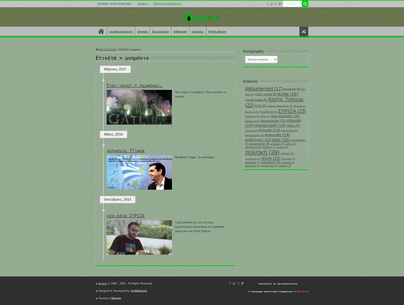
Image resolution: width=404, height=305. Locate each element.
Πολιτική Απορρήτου (167, 3)
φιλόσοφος (252, 165)
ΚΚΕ (260, 106)
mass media (265, 94)
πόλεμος (287, 153)
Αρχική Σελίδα (107, 49)
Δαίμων (102, 283)
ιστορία (269, 130)
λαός (281, 139)
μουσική (277, 144)
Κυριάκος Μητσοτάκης (279, 106)
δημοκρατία (273, 121)
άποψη (142, 31)
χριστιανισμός (269, 165)
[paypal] (280, 4)
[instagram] (275, 4)
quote (287, 93)
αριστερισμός (285, 116)
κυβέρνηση (258, 140)
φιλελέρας (271, 162)
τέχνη (270, 158)
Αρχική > (143, 3)
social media (256, 100)
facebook (291, 89)
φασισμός (253, 162)
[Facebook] (267, 4)
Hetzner (116, 298)
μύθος (290, 144)
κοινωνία (277, 135)
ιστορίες (198, 31)
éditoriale (180, 31)
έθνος (265, 116)
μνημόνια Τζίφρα (126, 150)
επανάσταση (270, 125)
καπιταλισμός (254, 135)
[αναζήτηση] (305, 4)
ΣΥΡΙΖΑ (292, 111)
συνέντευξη (252, 159)
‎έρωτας (285, 165)
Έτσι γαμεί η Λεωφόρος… (134, 85)
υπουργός (288, 159)
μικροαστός (259, 144)
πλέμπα (269, 147)
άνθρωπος (252, 116)
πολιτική (262, 152)
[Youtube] (271, 4)
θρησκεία (251, 130)
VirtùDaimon (139, 290)
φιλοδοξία (288, 162)
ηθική (293, 126)
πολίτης (282, 147)
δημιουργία (160, 31)
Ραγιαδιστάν (268, 111)
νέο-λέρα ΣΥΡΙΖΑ (126, 215)
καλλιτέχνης (289, 130)
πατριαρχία (253, 147)
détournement (263, 88)
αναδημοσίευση (121, 31)
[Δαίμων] (202, 17)
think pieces (217, 31)
